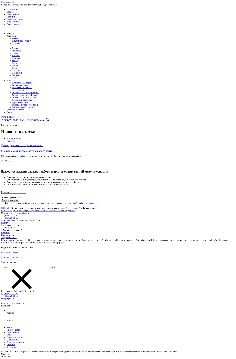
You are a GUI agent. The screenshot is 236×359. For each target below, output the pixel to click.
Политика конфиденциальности (28, 210)
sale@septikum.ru (9, 237)
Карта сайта (6, 210)
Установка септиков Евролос (25, 95)
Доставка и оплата (15, 110)
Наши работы (13, 14)
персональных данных (40, 203)
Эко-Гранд (17, 73)
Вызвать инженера (10, 200)
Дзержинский (7, 2)
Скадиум (23, 247)
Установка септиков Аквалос (25, 97)
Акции (10, 112)
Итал (14, 68)
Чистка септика (19, 90)
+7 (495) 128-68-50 (27, 120)
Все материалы (14, 138)
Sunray (15, 60)
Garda (14, 78)
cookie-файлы (22, 352)
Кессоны (16, 38)
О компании (12, 9)
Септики (16, 43)
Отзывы (10, 12)
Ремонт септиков (20, 85)
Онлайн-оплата (8, 117)
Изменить (5, 306)
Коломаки (16, 63)
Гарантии (11, 17)
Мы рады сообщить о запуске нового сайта (26, 150)
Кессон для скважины (22, 100)
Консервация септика (22, 87)
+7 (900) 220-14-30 (9, 228)
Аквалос (16, 53)
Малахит (16, 65)
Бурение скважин (20, 102)
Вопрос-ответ (13, 22)
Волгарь (16, 58)
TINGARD (17, 70)
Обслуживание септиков (23, 107)
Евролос (16, 48)
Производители (14, 24)
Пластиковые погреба (22, 41)
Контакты (40, 120)
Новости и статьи (15, 19)
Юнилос (16, 55)
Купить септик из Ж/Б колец (25, 105)
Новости (11, 141)
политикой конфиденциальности (82, 203)
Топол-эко (16, 50)
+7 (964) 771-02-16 (9, 120)
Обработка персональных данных (59, 210)
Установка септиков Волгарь (25, 92)
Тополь (15, 75)
